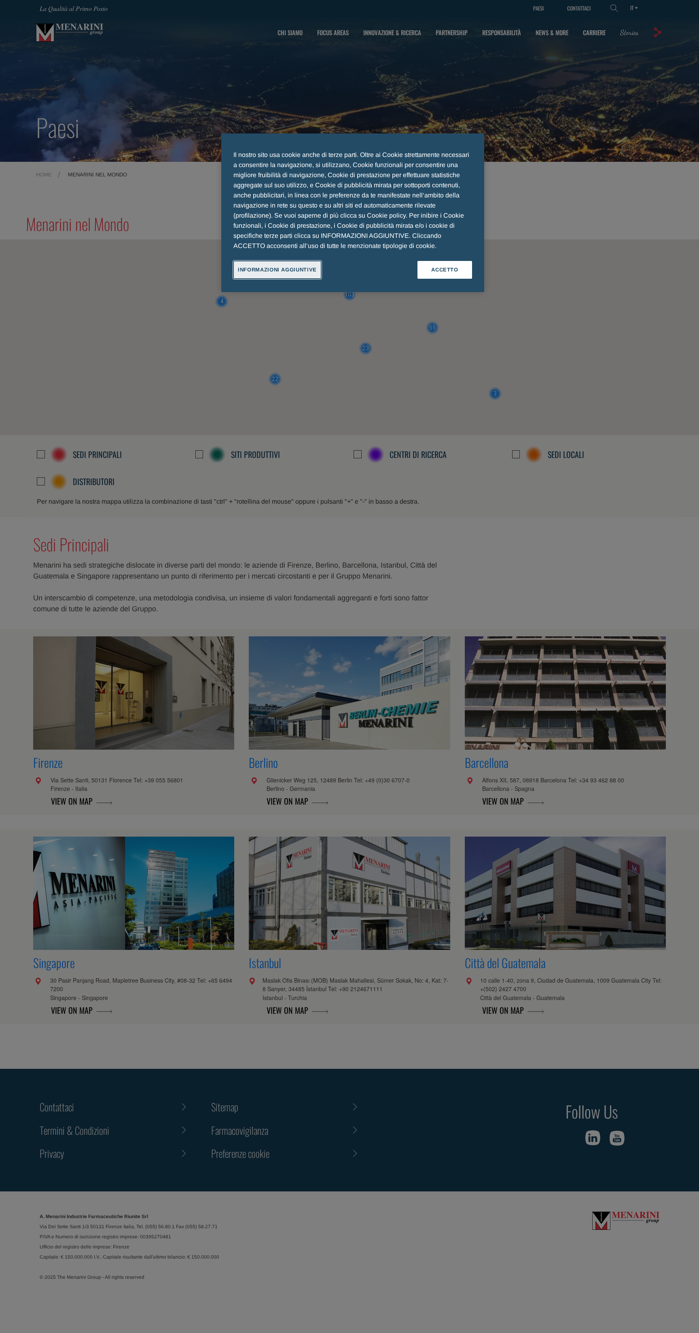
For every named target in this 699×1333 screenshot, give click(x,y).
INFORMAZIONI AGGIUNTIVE (277, 270)
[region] (352, 213)
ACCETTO (444, 270)
